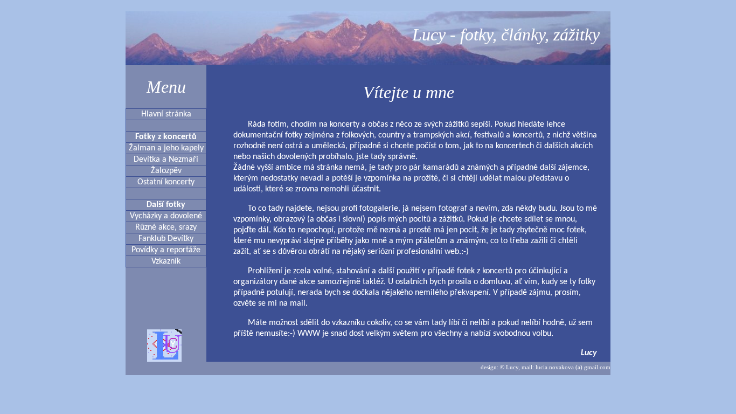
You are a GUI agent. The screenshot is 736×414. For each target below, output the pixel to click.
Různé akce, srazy (166, 227)
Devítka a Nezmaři (166, 159)
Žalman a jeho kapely (166, 148)
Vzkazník (165, 261)
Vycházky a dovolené (166, 216)
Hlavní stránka (166, 114)
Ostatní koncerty (166, 182)
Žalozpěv (166, 171)
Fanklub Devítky (165, 238)
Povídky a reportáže (165, 250)
